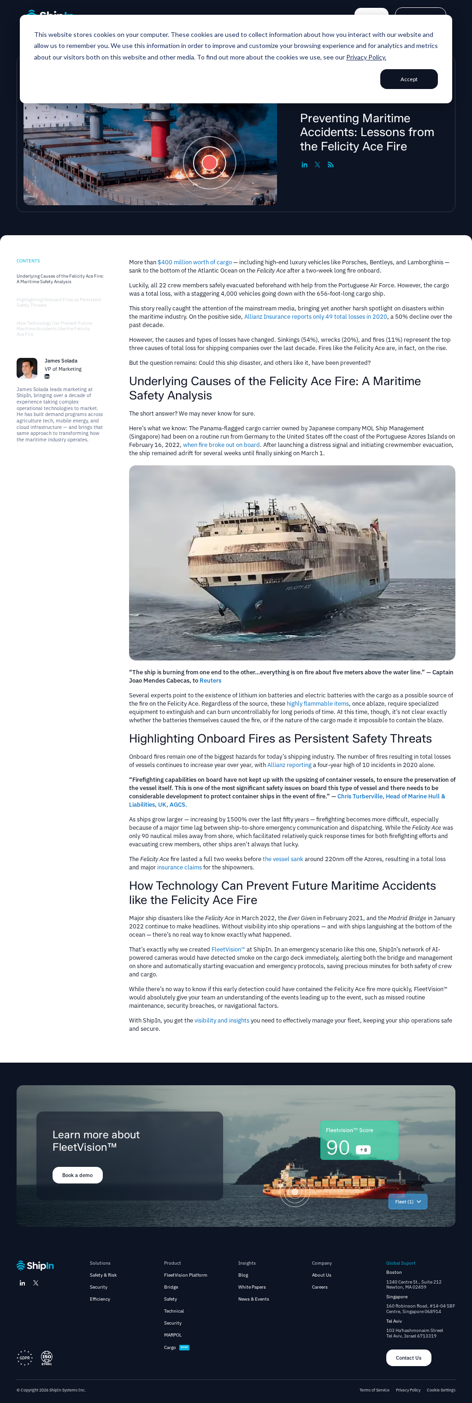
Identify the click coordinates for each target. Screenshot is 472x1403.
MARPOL (173, 1335)
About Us (321, 1275)
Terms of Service (374, 1390)
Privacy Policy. (366, 57)
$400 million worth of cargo (195, 262)
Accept (409, 79)
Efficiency (100, 1299)
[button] (103, 1263)
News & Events (253, 1299)
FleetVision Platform (185, 1275)
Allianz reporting (289, 765)
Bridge (171, 1287)
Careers (320, 1287)
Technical (174, 1311)
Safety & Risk (103, 1275)
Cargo (170, 1347)
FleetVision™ (228, 949)
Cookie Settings (441, 1390)
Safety (170, 1299)
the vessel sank (284, 859)
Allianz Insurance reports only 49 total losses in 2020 (315, 317)
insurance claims (179, 867)
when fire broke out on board (221, 445)
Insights (247, 1263)
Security (98, 1287)
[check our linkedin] (23, 1283)
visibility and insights (222, 1020)
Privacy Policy (408, 1390)
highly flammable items (318, 703)
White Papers (252, 1287)
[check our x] (36, 1283)
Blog (243, 1275)
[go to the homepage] (35, 1265)
